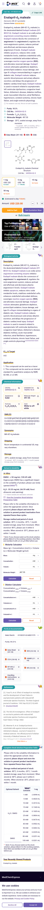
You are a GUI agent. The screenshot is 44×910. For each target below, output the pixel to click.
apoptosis (14, 53)
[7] (34, 340)
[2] (27, 340)
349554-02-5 (20, 111)
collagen (13, 72)
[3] (28, 340)
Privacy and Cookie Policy (24, 899)
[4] (30, 340)
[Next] (41, 247)
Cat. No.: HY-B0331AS (12, 12)
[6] (33, 340)
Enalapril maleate (29, 30)
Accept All (33, 905)
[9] (37, 340)
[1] (26, 340)
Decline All (12, 905)
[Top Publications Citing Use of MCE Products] (22, 229)
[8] (36, 340)
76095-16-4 (29, 390)
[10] (4, 343)
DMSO (12, 486)
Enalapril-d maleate (10, 863)
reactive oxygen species (23, 61)
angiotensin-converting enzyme (17, 36)
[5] (31, 340)
